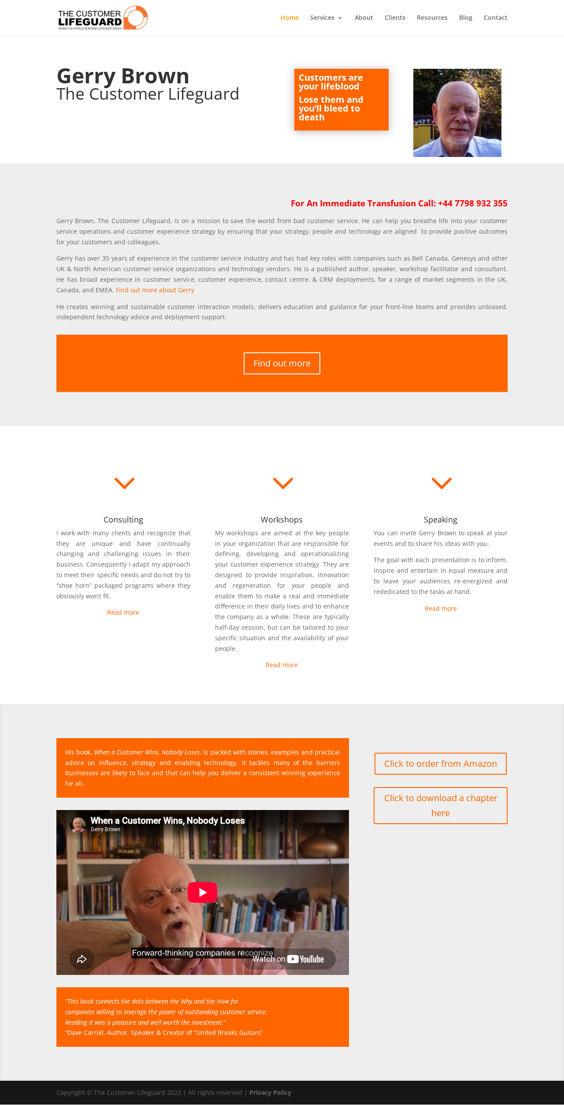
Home (290, 18)
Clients (395, 18)
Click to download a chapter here (440, 805)
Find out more (282, 363)
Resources (432, 18)
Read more (123, 612)
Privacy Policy (270, 1092)
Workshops (282, 519)
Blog (465, 18)
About (364, 18)
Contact (496, 18)
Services (322, 18)
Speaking (440, 519)
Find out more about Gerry (155, 290)
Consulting (123, 519)
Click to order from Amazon (440, 763)
